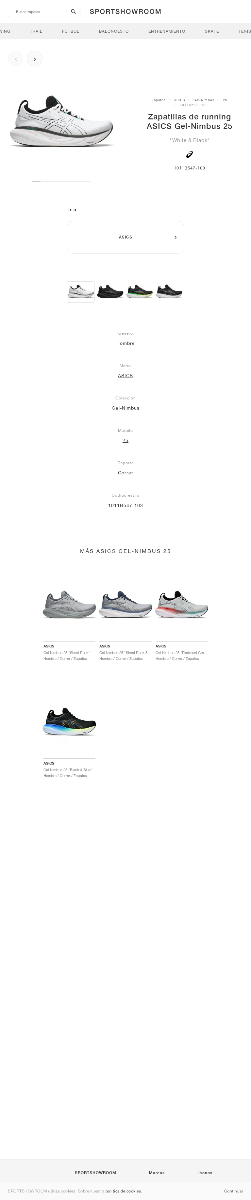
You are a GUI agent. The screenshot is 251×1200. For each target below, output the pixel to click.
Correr (125, 472)
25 (225, 100)
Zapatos (159, 100)
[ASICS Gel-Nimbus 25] (81, 292)
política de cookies (123, 1191)
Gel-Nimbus (203, 100)
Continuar (233, 1191)
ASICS (179, 100)
